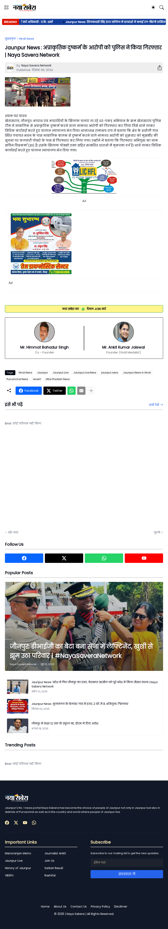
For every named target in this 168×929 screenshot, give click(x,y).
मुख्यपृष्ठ (10, 39)
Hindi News (26, 39)
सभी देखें (154, 405)
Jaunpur (42, 372)
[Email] (81, 391)
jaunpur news (109, 372)
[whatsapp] (104, 558)
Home (45, 906)
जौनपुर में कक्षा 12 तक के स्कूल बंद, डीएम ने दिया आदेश (65, 723)
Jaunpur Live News (84, 372)
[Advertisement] (46, 481)
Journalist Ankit (55, 853)
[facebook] (24, 558)
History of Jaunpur (18, 868)
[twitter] (64, 558)
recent (37, 379)
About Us (60, 906)
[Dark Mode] (153, 7)
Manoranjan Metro (18, 853)
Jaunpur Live (60, 372)
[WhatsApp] (71, 391)
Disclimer (120, 906)
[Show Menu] (6, 7)
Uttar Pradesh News (58, 379)
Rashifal (50, 875)
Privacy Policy (100, 906)
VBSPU (9, 875)
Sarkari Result (53, 868)
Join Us (49, 861)
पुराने (157, 532)
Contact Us (78, 906)
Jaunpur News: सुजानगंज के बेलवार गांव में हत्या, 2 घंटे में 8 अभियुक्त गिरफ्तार (80, 704)
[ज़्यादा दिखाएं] (91, 391)
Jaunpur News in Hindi (137, 372)
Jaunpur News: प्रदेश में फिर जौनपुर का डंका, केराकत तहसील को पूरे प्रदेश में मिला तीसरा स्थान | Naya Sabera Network (95, 684)
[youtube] (144, 558)
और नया (13, 532)
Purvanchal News (17, 379)
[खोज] (161, 7)
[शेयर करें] (158, 68)
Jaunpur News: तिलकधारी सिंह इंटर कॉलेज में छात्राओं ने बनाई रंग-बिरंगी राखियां (105, 22)
